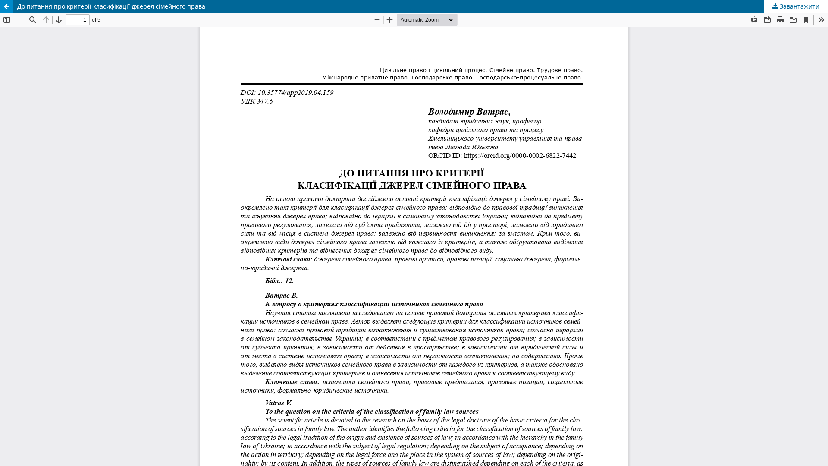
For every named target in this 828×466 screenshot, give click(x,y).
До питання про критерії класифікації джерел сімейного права (111, 6)
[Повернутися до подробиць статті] (6, 6)
